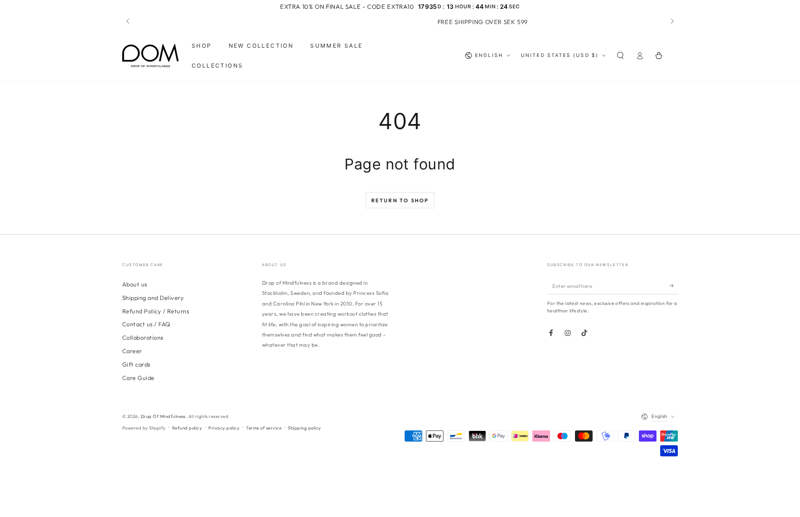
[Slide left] (128, 21)
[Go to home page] (150, 55)
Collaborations (142, 337)
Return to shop (400, 200)
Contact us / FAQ (146, 324)
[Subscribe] (673, 286)
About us (134, 284)
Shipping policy (304, 427)
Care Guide (138, 377)
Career (132, 351)
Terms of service (263, 427)
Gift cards (136, 364)
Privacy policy (223, 427)
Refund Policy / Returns (155, 311)
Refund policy (187, 427)
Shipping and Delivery (153, 297)
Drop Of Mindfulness (163, 416)
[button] (620, 56)
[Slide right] (671, 21)
